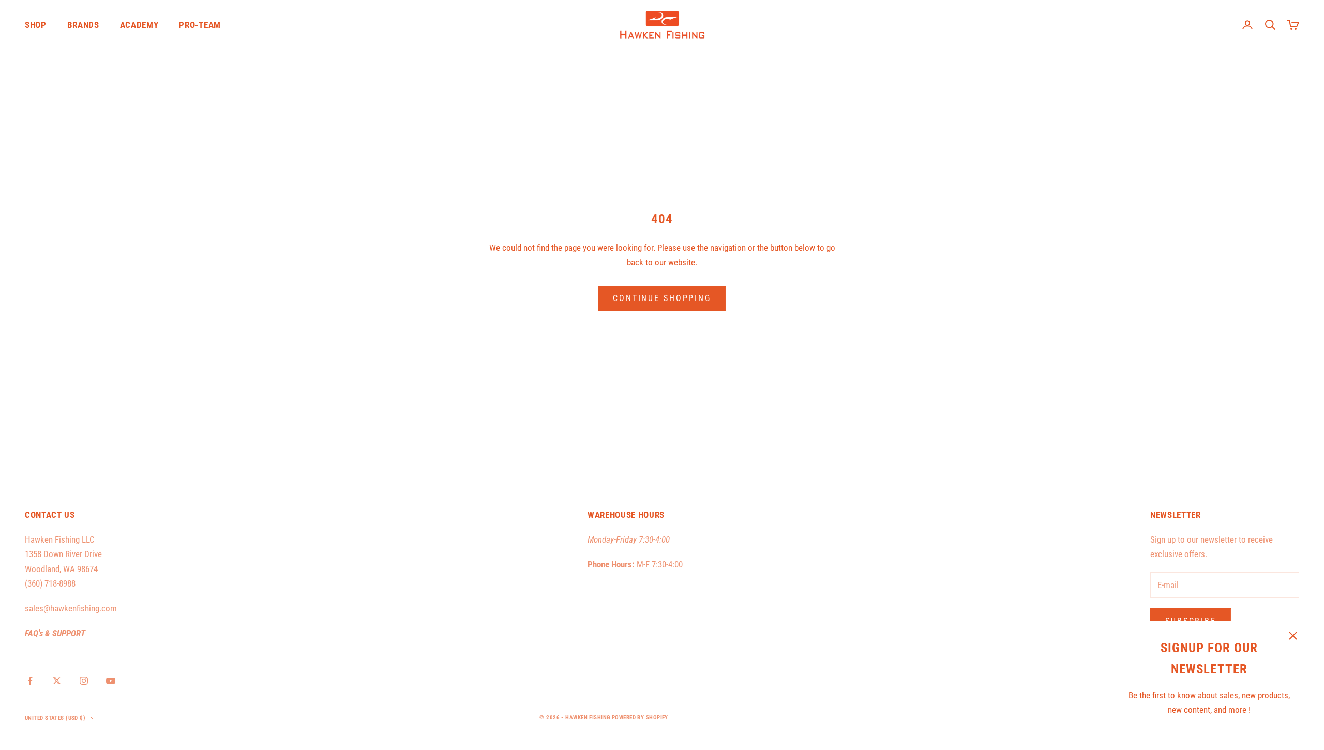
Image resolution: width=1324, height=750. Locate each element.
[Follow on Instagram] (84, 681)
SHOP (36, 25)
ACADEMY (139, 25)
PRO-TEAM (199, 25)
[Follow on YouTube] (111, 681)
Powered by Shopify (640, 717)
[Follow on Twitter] (57, 681)
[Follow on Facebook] (30, 681)
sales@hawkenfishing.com (71, 608)
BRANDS (83, 25)
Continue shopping (662, 298)
